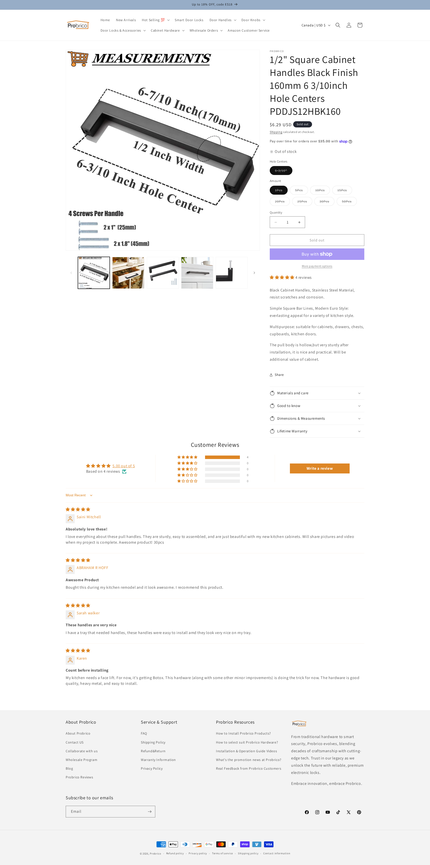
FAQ (144, 733)
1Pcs (281, 191)
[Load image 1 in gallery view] (94, 273)
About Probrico (78, 733)
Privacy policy (198, 853)
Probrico (155, 853)
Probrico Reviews (79, 777)
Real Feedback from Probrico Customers (248, 768)
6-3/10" (283, 171)
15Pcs (344, 191)
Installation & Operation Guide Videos (246, 751)
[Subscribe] (149, 811)
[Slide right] (254, 272)
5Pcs (301, 191)
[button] (155, 20)
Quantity (276, 212)
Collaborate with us (82, 751)
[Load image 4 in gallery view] (197, 273)
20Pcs (282, 202)
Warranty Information (158, 759)
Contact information (276, 853)
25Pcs (304, 202)
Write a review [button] (320, 468)
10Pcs (322, 191)
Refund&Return (153, 751)
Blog (69, 768)
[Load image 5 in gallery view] (232, 273)
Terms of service (222, 853)
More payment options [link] (317, 266)
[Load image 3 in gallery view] (163, 273)
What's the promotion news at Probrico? (248, 759)
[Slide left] (71, 272)
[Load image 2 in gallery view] (128, 273)
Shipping (276, 132)
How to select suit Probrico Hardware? (247, 742)
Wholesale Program (81, 759)
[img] (78, 509)
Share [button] (279, 374)
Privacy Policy (151, 768)
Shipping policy (248, 853)
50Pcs (349, 202)
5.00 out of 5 (123, 465)
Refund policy (175, 853)
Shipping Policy (153, 742)
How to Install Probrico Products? (243, 733)
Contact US (75, 742)
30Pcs (327, 202)
